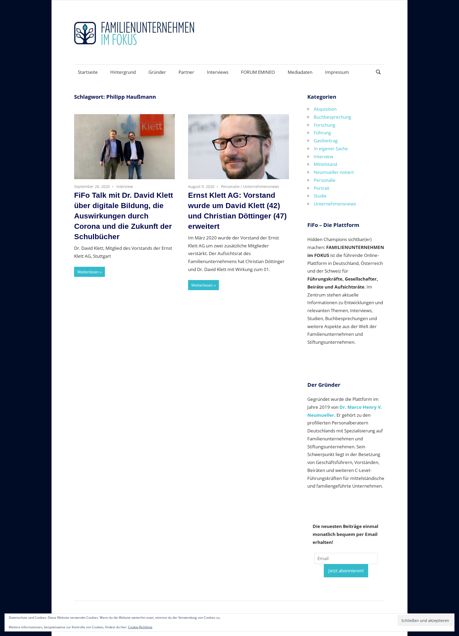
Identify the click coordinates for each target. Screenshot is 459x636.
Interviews (217, 72)
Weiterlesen (88, 271)
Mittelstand (325, 164)
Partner (186, 72)
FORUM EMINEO (258, 72)
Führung (322, 133)
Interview (124, 186)
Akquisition (325, 109)
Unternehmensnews (261, 186)
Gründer (157, 72)
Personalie (230, 186)
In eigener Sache (331, 148)
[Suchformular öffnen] (378, 72)
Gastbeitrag (326, 140)
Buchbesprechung (332, 117)
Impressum (337, 72)
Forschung (324, 125)
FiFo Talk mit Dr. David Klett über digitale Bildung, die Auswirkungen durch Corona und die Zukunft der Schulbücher (123, 216)
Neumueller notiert (334, 172)
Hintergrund (123, 72)
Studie (320, 196)
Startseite (88, 72)
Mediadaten (300, 72)
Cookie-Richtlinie (140, 627)
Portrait (321, 188)
